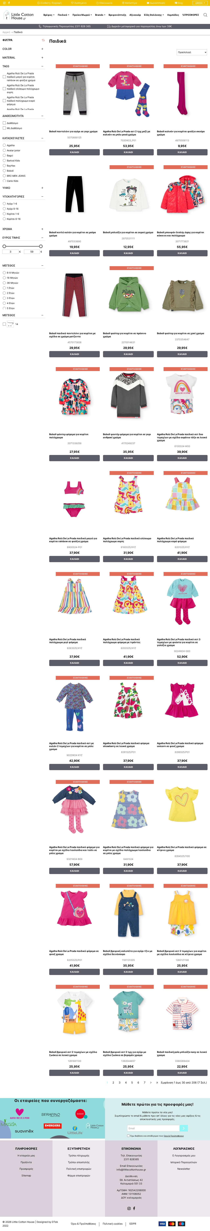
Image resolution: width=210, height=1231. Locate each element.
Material (8, 57)
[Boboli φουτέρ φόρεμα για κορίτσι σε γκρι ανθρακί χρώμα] (128, 396)
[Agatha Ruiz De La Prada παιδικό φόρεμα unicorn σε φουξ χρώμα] (182, 704)
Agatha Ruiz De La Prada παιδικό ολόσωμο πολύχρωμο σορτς (127, 540)
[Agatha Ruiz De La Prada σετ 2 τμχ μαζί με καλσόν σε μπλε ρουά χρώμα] (128, 93)
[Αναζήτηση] (205, 15)
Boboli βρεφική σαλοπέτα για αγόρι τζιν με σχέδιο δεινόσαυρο (127, 952)
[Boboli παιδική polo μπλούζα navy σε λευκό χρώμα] (182, 1013)
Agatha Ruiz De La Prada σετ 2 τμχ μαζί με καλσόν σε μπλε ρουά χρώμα (126, 133)
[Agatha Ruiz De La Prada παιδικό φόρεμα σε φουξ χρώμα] (74, 912)
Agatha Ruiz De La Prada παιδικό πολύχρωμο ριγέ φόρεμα (67, 641)
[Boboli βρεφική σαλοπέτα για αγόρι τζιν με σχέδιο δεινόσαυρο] (128, 912)
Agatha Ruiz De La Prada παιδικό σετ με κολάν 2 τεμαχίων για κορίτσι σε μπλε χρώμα (71, 746)
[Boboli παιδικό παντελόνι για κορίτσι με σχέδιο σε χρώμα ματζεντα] (74, 295)
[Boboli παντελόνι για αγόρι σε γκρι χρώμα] (74, 93)
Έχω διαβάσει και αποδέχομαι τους (157, 1136)
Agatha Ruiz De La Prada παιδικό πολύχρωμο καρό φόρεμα (175, 540)
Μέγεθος (8, 265)
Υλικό (6, 187)
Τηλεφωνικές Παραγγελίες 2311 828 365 (67, 26)
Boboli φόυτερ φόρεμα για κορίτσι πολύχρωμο (68, 436)
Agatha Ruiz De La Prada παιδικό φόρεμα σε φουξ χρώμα (74, 952)
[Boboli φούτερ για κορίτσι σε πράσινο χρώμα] (128, 295)
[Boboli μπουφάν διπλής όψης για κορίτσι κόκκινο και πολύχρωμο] (182, 194)
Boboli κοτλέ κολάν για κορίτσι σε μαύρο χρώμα (72, 234)
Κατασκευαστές (13, 138)
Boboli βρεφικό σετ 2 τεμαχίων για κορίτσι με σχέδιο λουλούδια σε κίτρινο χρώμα (181, 952)
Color (6, 48)
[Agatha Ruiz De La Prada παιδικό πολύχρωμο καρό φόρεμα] (182, 499)
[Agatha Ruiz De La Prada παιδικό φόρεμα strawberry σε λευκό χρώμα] (128, 704)
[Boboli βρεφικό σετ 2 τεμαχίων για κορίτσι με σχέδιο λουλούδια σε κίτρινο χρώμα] (182, 912)
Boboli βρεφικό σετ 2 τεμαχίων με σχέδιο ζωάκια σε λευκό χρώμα (73, 1053)
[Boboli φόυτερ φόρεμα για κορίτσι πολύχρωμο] (74, 396)
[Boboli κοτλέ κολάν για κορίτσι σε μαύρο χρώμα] (74, 194)
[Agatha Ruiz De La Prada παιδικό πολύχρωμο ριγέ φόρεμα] (74, 600)
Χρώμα (7, 229)
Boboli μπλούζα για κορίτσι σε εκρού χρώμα (128, 232)
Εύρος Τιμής (11, 237)
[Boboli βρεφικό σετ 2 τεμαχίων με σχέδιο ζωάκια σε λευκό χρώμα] (74, 1013)
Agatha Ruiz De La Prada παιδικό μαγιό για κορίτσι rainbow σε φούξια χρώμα (73, 540)
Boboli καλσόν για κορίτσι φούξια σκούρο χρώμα (181, 133)
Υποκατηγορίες (13, 196)
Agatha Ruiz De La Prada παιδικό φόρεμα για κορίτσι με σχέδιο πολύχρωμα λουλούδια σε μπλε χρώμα (128, 850)
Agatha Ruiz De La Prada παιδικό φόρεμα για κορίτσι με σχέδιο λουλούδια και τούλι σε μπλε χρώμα (74, 850)
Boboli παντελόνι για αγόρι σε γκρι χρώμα (73, 131)
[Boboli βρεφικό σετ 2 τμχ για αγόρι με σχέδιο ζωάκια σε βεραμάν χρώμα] (128, 1013)
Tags (5, 66)
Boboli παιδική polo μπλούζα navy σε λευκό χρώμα (182, 1053)
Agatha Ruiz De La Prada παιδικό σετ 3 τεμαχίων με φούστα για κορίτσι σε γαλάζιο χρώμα (178, 642)
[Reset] (43, 40)
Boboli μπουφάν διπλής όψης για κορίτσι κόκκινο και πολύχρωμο (180, 234)
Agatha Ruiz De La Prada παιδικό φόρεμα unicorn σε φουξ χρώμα (180, 745)
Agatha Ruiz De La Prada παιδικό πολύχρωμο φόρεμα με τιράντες (121, 641)
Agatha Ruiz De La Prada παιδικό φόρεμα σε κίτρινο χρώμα (182, 848)
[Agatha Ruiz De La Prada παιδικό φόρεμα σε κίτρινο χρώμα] (182, 808)
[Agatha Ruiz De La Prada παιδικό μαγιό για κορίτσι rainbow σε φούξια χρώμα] (74, 499)
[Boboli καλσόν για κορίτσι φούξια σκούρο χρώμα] (182, 93)
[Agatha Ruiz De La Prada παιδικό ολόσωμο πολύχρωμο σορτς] (128, 499)
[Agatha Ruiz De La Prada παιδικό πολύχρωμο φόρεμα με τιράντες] (128, 600)
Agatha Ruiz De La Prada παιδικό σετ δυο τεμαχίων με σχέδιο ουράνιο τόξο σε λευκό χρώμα (182, 437)
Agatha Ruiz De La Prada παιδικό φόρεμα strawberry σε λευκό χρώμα (126, 745)
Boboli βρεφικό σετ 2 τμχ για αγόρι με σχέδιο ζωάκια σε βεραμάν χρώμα (124, 1053)
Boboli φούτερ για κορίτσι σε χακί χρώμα (180, 333)
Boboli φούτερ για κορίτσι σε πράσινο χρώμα (124, 335)
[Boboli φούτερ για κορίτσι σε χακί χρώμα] (182, 295)
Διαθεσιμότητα (13, 116)
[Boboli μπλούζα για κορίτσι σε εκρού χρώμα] (128, 194)
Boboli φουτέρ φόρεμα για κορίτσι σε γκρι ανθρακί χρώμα (127, 436)
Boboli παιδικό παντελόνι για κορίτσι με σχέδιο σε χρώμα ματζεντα (72, 335)
